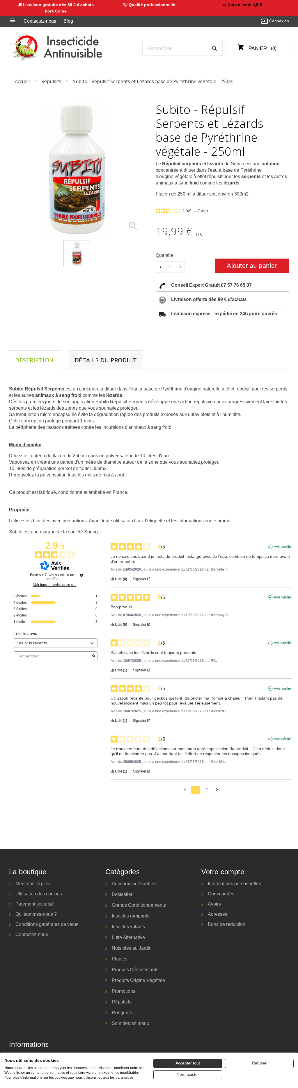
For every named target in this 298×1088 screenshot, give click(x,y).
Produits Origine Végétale (138, 980)
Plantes (119, 958)
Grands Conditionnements (139, 905)
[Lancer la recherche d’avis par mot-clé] (93, 656)
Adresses (217, 914)
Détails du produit (106, 360)
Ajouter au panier (252, 265)
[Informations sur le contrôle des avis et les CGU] (81, 575)
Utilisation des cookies (38, 893)
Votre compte (222, 872)
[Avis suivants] (217, 790)
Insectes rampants (130, 915)
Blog (68, 21)
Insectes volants (128, 926)
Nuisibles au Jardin (132, 948)
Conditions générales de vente (47, 924)
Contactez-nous (40, 21)
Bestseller (122, 894)
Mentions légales (33, 883)
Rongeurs (122, 1012)
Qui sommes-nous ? (36, 914)
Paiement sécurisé (34, 903)
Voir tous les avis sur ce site (55, 585)
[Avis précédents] (185, 789)
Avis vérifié (282, 547)
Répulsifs (121, 1001)
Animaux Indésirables (134, 883)
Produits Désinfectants (135, 969)
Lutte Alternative (128, 937)
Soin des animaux (130, 1023)
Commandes (221, 893)
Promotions (123, 991)
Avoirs (214, 903)
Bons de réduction (226, 924)
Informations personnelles (234, 883)
